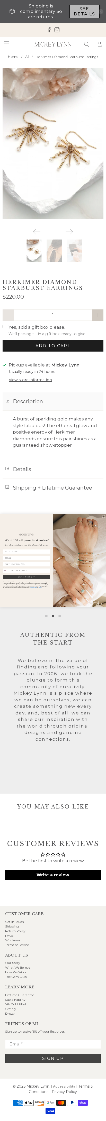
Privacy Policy (33, 587)
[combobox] (6, 571)
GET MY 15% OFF (26, 577)
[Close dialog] (103, 516)
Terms (39, 587)
